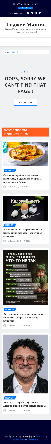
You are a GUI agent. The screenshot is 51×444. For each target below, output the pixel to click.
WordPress (40, 436)
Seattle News (19, 439)
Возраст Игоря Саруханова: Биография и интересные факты (24, 404)
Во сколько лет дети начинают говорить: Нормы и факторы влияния (23, 317)
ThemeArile (33, 439)
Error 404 (15, 52)
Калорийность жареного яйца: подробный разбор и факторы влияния (23, 233)
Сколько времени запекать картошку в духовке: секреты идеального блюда (22, 178)
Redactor (11, 187)
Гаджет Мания (25, 24)
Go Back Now (26, 102)
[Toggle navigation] (25, 42)
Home (6, 52)
